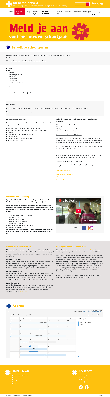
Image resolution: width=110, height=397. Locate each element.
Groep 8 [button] (28, 12)
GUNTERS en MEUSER (63, 170)
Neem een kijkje (19, 13)
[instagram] (90, 228)
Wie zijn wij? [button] (35, 12)
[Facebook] (84, 228)
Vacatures (15, 384)
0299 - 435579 (83, 380)
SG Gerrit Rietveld (25, 3)
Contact (15, 382)
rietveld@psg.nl (84, 382)
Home (11, 11)
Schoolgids (87, 11)
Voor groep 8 (16, 380)
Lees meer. (24, 291)
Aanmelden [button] (77, 11)
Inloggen (101, 395)
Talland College (88, 250)
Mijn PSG (99, 13)
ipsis (31, 395)
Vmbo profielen (17, 378)
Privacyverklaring (16, 395)
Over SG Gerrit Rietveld (20, 376)
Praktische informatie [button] (46, 12)
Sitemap (9, 395)
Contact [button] (68, 11)
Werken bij (59, 12)
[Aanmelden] (22, 31)
